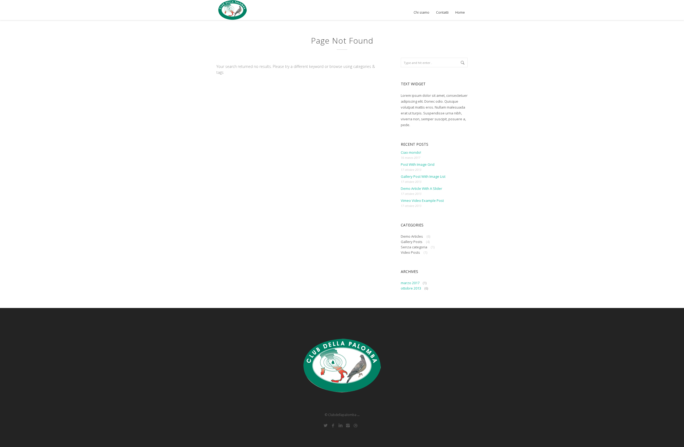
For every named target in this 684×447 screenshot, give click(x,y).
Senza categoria (414, 247)
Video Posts (410, 252)
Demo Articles (412, 236)
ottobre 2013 (411, 288)
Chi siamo (421, 12)
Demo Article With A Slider (421, 188)
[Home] (232, 10)
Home (460, 12)
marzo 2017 (410, 282)
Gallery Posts (411, 241)
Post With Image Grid (417, 164)
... (358, 415)
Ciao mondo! (411, 152)
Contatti (442, 12)
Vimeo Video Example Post (422, 200)
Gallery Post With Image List (423, 176)
